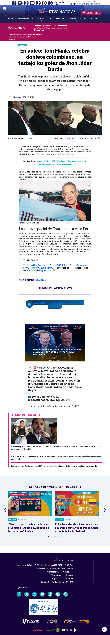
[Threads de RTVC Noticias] (65, 594)
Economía (71, 18)
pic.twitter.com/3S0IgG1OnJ (37, 268)
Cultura (82, 18)
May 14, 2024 (46, 270)
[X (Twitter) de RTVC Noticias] (26, 594)
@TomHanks (81, 265)
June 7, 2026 (72, 405)
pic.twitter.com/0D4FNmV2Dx (47, 399)
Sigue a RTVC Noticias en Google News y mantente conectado (59, 305)
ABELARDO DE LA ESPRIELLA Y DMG (91, 4)
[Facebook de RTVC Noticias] (18, 594)
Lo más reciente (15, 18)
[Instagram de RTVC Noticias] (34, 594)
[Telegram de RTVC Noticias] (57, 594)
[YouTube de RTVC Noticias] (42, 594)
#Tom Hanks (41, 280)
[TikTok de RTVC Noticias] (50, 594)
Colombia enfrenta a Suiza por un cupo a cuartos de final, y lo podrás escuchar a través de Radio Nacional (76, 528)
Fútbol (22, 45)
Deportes (59, 18)
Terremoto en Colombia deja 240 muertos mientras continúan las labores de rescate (25, 36)
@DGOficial (61, 265)
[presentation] (5, 508)
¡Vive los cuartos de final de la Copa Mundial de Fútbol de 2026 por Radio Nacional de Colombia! (28, 528)
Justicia (94, 18)
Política (47, 18)
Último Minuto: (16, 27)
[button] (48, 536)
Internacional (38, 18)
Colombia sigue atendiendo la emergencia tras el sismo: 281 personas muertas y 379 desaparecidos (50, 27)
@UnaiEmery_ (38, 265)
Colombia (24, 18)
